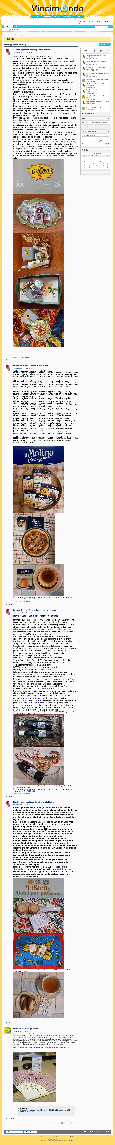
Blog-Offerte (10, 35)
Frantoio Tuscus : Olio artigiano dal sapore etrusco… (35, 610)
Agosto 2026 (97, 153)
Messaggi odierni (10, 30)
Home (33, 17)
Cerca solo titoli (105, 141)
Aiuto (106, 22)
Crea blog (105, 44)
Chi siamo (45, 17)
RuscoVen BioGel (91, 108)
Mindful (105, 79)
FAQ (18, 30)
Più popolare (94, 51)
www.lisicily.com (63, 869)
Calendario (24, 30)
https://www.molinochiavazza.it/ (27, 434)
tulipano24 (94, 57)
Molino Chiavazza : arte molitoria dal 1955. (31, 366)
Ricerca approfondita (88, 113)
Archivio (98, 1131)
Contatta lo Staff (89, 1131)
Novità (18, 27)
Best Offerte (102, 51)
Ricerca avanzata (106, 29)
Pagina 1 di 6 (56, 1123)
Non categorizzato (25, 357)
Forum (54, 17)
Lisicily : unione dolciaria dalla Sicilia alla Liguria (33, 802)
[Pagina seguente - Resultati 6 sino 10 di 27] (70, 1123)
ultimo (74, 1123)
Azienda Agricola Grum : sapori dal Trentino (31, 50)
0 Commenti (11, 360)
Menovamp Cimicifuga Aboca (25, 1029)
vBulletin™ (57, 1139)
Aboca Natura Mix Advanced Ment (95, 96)
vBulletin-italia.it (65, 1142)
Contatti (76, 17)
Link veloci (44, 30)
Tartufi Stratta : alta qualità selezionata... (97, 90)
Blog (64, 17)
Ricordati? (83, 24)
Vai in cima (105, 1131)
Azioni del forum (34, 30)
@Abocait (68, 1047)
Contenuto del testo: (88, 135)
